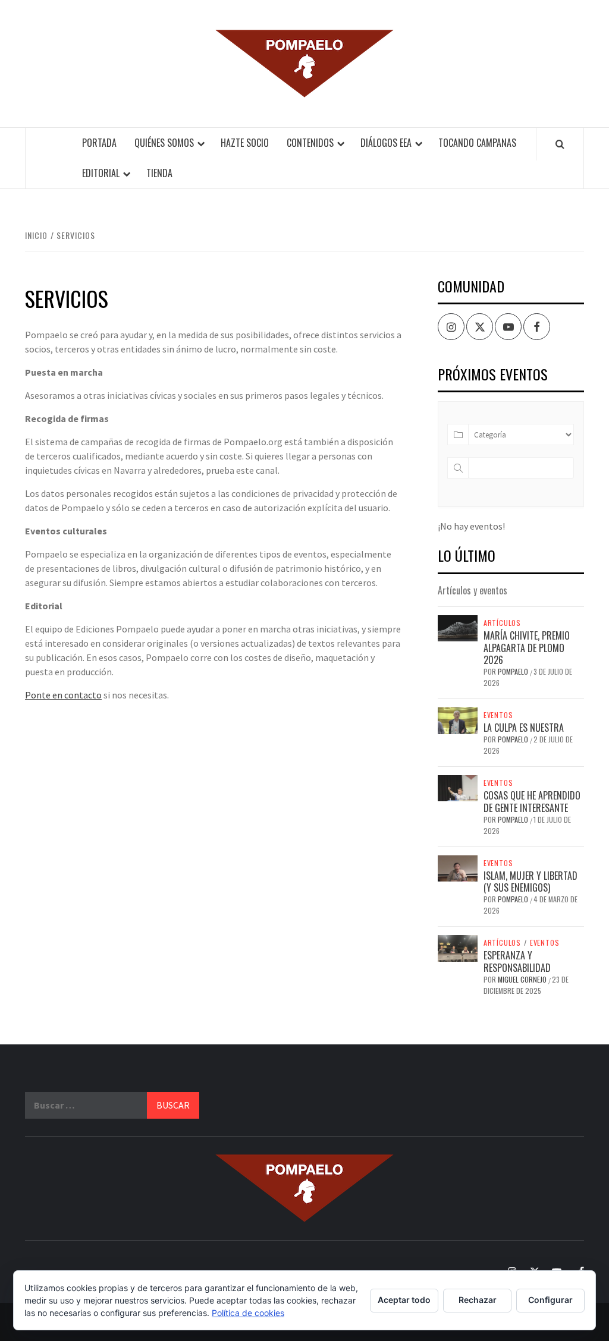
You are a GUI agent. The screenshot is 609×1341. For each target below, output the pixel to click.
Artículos (502, 623)
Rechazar (478, 1300)
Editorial (101, 173)
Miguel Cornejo (523, 979)
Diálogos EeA (386, 143)
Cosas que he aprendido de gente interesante (532, 801)
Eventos (498, 715)
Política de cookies (248, 1313)
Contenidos (310, 143)
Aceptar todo (404, 1300)
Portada (99, 143)
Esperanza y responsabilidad (517, 961)
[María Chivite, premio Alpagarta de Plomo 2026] (458, 627)
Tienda (159, 173)
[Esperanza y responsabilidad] (458, 947)
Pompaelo (514, 671)
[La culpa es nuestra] (458, 719)
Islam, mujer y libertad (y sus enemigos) (530, 881)
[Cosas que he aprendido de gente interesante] (458, 787)
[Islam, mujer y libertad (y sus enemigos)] (458, 867)
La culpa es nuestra (524, 727)
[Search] (559, 144)
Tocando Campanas (477, 143)
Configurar (550, 1300)
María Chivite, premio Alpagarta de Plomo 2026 (527, 648)
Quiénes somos (164, 143)
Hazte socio (245, 143)
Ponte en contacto (63, 695)
